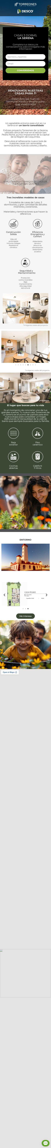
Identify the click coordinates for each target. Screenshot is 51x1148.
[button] (4, 346)
